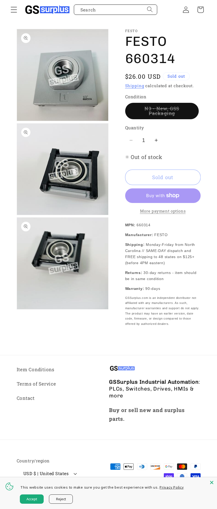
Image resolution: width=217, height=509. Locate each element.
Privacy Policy (172, 487)
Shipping (134, 85)
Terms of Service (36, 384)
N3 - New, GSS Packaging (171, 112)
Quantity (134, 127)
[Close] (211, 482)
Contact (26, 398)
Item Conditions (36, 369)
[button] (14, 9)
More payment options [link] (163, 211)
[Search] (150, 10)
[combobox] (115, 10)
